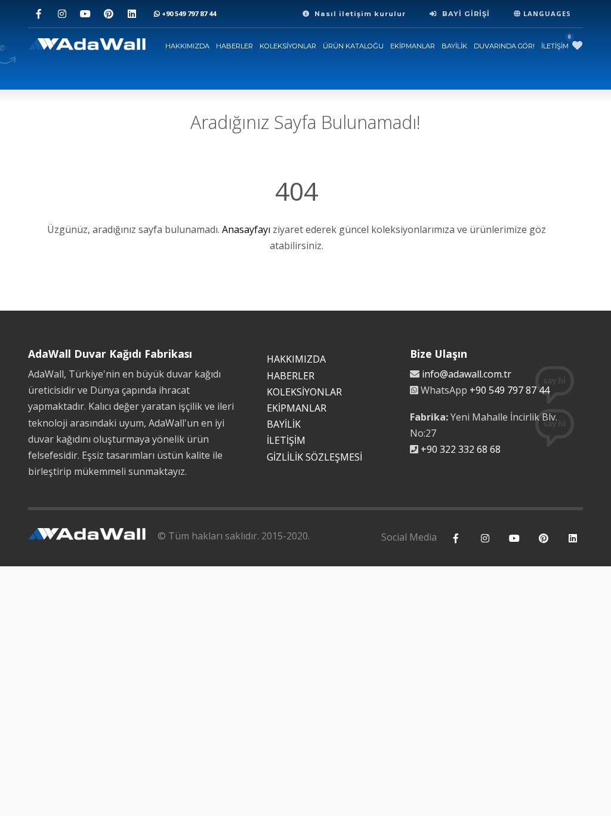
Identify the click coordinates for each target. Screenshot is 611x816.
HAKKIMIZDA (187, 46)
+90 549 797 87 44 (188, 13)
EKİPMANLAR (412, 46)
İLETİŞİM (555, 46)
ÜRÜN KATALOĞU (353, 46)
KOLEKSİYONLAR (288, 46)
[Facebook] (38, 14)
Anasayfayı (246, 229)
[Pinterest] (108, 14)
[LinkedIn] (131, 14)
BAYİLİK (454, 46)
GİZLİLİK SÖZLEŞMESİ (314, 457)
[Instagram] (61, 14)
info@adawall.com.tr (466, 374)
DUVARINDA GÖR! (504, 46)
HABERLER (234, 46)
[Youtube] (85, 14)
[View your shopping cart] (577, 45)
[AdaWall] (87, 46)
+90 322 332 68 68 (461, 449)
